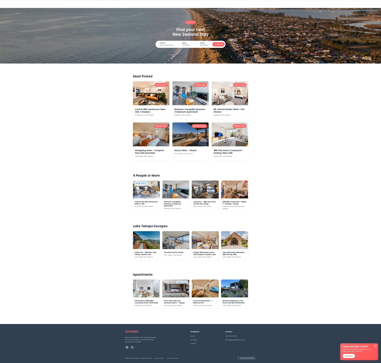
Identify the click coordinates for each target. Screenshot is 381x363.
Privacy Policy (159, 358)
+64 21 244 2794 (231, 336)
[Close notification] (375, 346)
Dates (184, 43)
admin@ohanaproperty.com (235, 340)
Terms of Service (172, 358)
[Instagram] (132, 347)
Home (192, 336)
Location (162, 43)
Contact (193, 344)
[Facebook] (127, 347)
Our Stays (193, 340)
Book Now (349, 356)
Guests (202, 43)
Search (219, 44)
